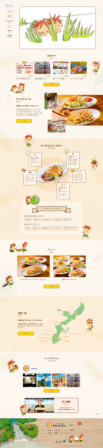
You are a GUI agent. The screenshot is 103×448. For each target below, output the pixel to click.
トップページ (9, 11)
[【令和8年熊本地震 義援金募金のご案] (73, 380)
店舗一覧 (9, 31)
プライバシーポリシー (65, 433)
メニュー (9, 26)
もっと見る (51, 286)
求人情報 (9, 36)
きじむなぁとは (10, 21)
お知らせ (9, 16)
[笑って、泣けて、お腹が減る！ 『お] (44, 380)
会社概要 (56, 433)
